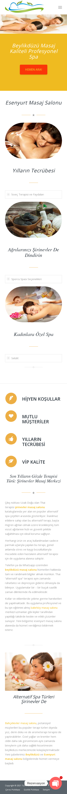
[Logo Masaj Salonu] (28, 7)
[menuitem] (60, 7)
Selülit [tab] (15, 358)
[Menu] (60, 7)
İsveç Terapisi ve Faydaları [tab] (27, 194)
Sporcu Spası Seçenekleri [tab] (26, 279)
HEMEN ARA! (33, 70)
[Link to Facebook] (48, 785)
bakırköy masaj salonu (44, 607)
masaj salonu (28, 569)
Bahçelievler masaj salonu (20, 723)
